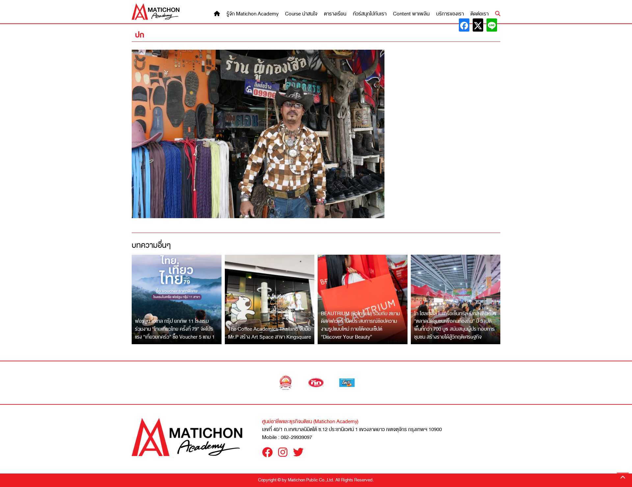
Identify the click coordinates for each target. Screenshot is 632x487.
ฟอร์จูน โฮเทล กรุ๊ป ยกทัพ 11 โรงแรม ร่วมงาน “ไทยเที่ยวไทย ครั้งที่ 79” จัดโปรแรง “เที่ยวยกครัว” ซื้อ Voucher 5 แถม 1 (175, 329)
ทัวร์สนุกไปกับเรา (369, 14)
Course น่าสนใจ (301, 14)
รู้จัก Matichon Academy (252, 14)
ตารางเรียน (335, 14)
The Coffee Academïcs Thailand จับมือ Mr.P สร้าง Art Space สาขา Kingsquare (269, 333)
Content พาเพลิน (411, 14)
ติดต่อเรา (479, 14)
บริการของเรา (450, 14)
